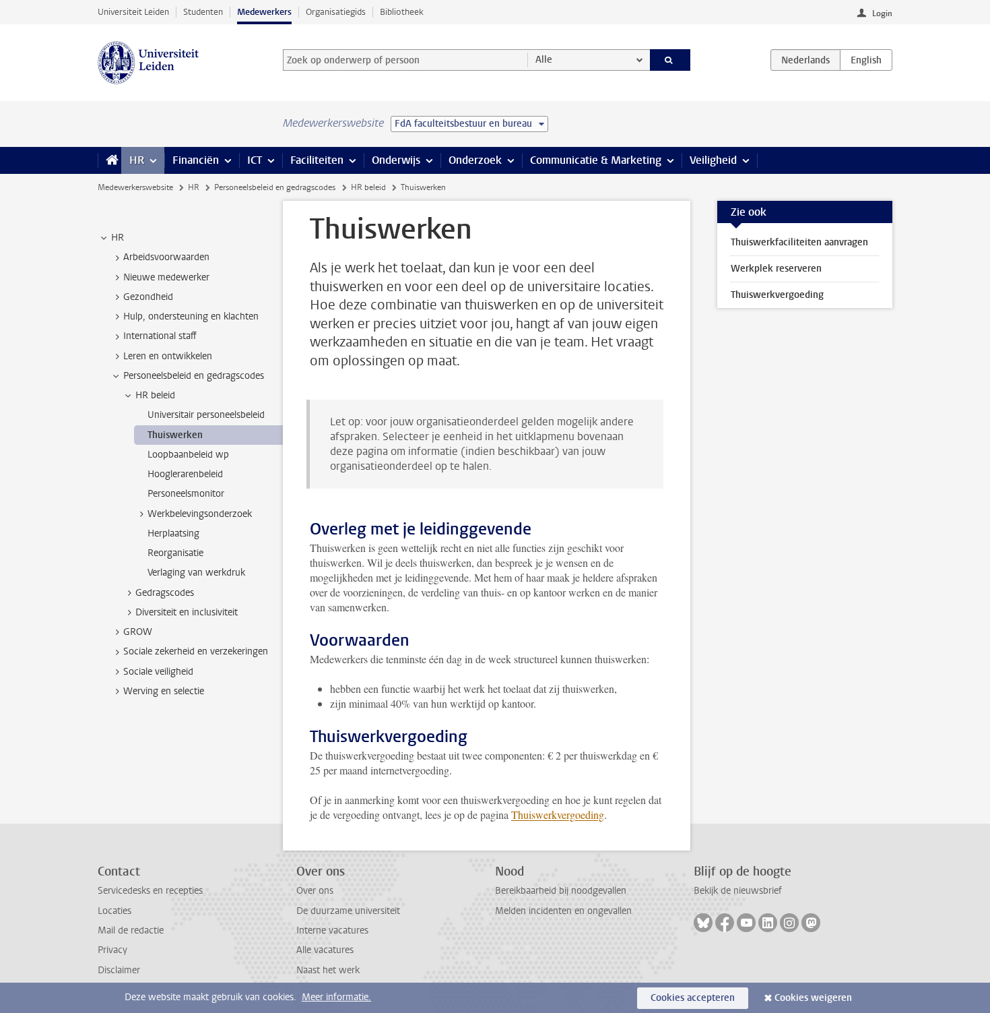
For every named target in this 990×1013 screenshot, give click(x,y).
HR (136, 160)
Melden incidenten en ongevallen (563, 910)
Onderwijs (396, 160)
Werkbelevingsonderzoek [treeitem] (199, 514)
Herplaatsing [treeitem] (173, 533)
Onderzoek (475, 160)
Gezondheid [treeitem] (148, 296)
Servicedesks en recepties (150, 890)
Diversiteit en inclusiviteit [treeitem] (186, 612)
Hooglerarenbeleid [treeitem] (185, 474)
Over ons (314, 890)
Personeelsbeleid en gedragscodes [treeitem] (193, 375)
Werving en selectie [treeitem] (163, 691)
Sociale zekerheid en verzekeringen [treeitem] (195, 651)
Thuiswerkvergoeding (557, 814)
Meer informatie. (336, 997)
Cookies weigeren (813, 997)
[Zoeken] (670, 60)
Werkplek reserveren (776, 268)
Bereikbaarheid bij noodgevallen (560, 890)
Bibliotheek (402, 12)
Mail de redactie (131, 930)
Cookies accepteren (693, 997)
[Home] (109, 160)
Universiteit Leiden (133, 12)
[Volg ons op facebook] (724, 922)
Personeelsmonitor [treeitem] (185, 493)
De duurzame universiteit (348, 910)
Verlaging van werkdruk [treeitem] (196, 572)
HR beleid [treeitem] (155, 395)
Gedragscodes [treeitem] (164, 592)
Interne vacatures (332, 930)
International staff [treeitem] (160, 336)
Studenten (203, 12)
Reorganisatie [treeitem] (175, 553)
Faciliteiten (316, 160)
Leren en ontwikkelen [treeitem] (167, 356)
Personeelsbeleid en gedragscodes (274, 187)
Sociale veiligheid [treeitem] (158, 671)
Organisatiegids (336, 12)
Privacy (112, 950)
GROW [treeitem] (137, 631)
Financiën (195, 160)
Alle (543, 59)
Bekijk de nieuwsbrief (738, 890)
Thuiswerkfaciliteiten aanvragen (799, 242)
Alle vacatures (325, 950)
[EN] (866, 60)
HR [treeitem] (117, 237)
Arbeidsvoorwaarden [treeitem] (166, 257)
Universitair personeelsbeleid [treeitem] (206, 414)
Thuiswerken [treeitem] (175, 435)
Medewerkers (264, 12)
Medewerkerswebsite (135, 187)
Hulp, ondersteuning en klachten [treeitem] (191, 316)
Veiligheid (713, 160)
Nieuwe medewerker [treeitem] (166, 277)
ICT (254, 160)
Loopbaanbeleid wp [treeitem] (188, 454)
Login (882, 13)
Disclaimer (119, 970)
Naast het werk (328, 970)
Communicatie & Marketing (595, 160)
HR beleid (368, 187)
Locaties (114, 910)
